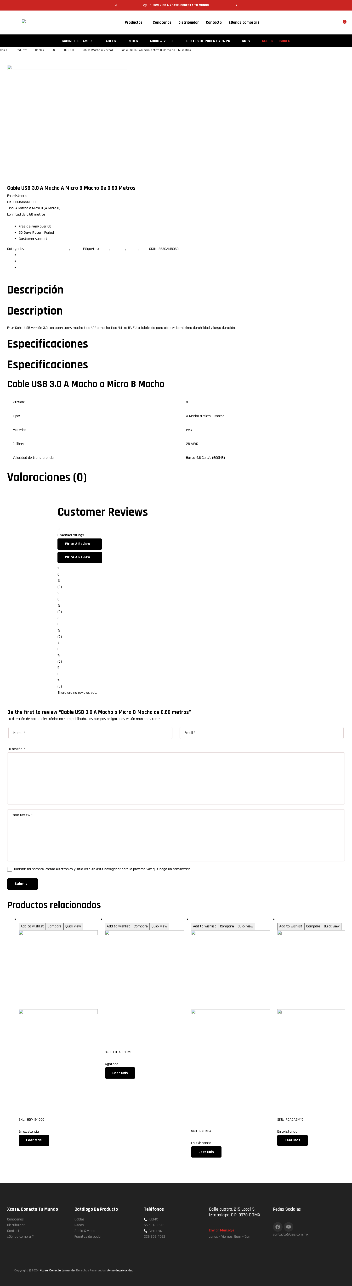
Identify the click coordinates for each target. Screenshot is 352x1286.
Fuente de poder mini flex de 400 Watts (137, 1026)
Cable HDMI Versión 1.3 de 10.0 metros (57, 1100)
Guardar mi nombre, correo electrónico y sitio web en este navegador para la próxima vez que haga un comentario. (102, 869)
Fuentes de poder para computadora (133, 919)
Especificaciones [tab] (47, 344)
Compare (55, 926)
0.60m (104, 248)
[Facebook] (278, 1227)
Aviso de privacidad (120, 1270)
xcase (144, 248)
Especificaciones (31, 261)
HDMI (22, 919)
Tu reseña (16, 749)
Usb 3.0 (132, 248)
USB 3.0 (76, 248)
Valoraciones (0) (31, 267)
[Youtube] (288, 1227)
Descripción (27, 255)
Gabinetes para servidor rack (213, 919)
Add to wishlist (32, 926)
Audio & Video (287, 919)
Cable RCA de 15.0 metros (312, 1100)
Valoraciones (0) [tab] (47, 477)
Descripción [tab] (35, 290)
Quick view (73, 926)
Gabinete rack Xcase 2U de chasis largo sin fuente (228, 1105)
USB (66, 248)
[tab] (182, 255)
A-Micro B (118, 248)
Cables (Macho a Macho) (43, 248)
